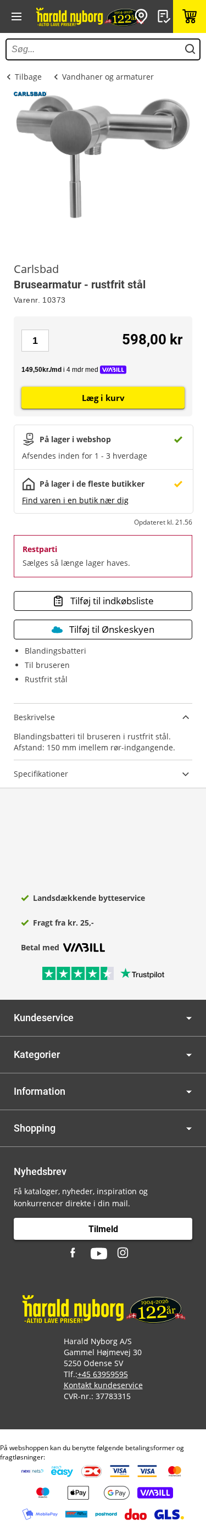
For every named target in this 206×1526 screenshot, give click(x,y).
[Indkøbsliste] (165, 16)
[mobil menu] (16, 16)
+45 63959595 (102, 1374)
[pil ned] (189, 1018)
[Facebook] (74, 1253)
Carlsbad (36, 269)
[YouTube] (99, 1253)
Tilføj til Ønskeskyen (111, 629)
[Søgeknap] (190, 49)
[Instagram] (123, 1253)
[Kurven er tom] (189, 16)
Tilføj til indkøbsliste (112, 600)
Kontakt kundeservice (103, 1385)
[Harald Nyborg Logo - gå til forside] (89, 16)
